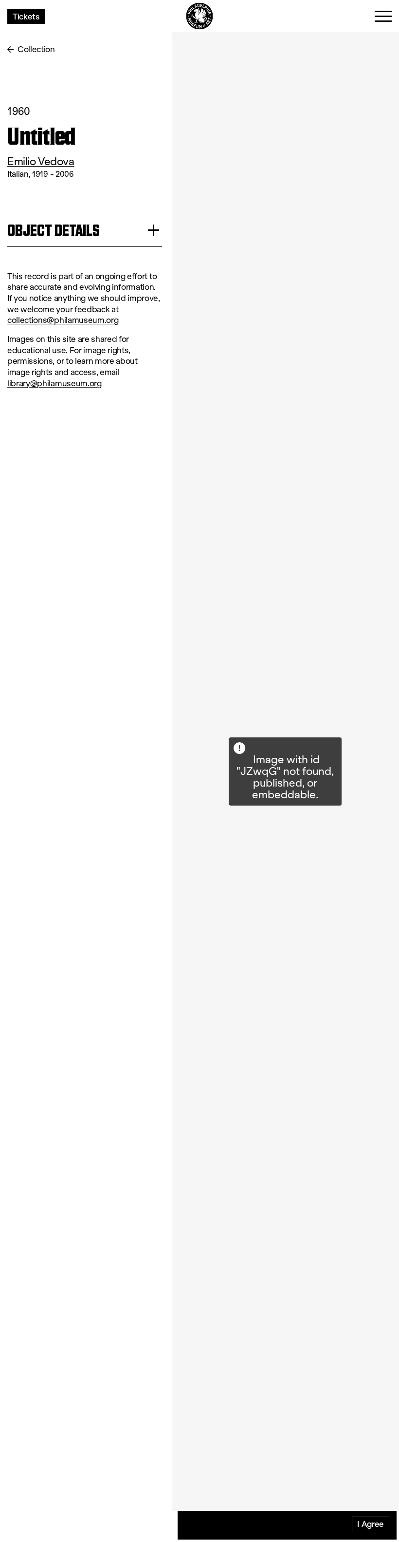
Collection (36, 49)
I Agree (370, 1524)
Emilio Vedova (40, 161)
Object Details (53, 230)
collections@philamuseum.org (62, 320)
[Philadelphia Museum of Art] (199, 16)
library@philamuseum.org (54, 383)
